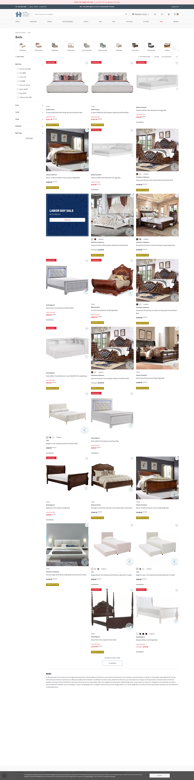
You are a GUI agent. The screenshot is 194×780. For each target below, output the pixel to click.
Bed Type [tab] (18, 133)
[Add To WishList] (87, 63)
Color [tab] (17, 112)
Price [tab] (17, 105)
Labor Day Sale (50, 117)
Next (173, 47)
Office (86, 21)
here (114, 776)
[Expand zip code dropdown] (148, 14)
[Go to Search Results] (126, 14)
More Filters (29, 138)
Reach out (52, 619)
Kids (113, 21)
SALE (161, 21)
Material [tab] (18, 126)
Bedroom (33, 21)
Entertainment (68, 21)
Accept (159, 775)
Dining (49, 21)
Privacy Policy (89, 776)
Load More (112, 663)
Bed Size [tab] (18, 64)
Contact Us (175, 7)
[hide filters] (20, 57)
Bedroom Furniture (20, 32)
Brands (176, 21)
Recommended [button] (166, 57)
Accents (146, 21)
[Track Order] (169, 14)
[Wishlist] (162, 14)
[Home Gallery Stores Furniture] (22, 14)
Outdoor (129, 21)
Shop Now (67, 220)
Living (17, 21)
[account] (155, 14)
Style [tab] (17, 119)
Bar (100, 21)
